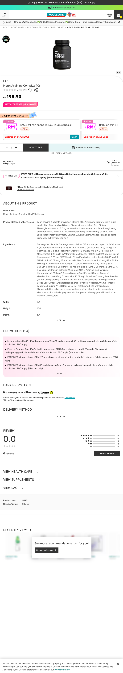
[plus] (16, 147)
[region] (61, 666)
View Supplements (19, 479)
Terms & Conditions (25, 189)
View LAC (10, 487)
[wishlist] (30, 90)
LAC (5, 81)
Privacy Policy (62, 670)
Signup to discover (44, 550)
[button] (118, 14)
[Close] (117, 663)
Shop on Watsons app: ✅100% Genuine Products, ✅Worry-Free (42, 22)
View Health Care (18, 471)
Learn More (70, 398)
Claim (74, 137)
